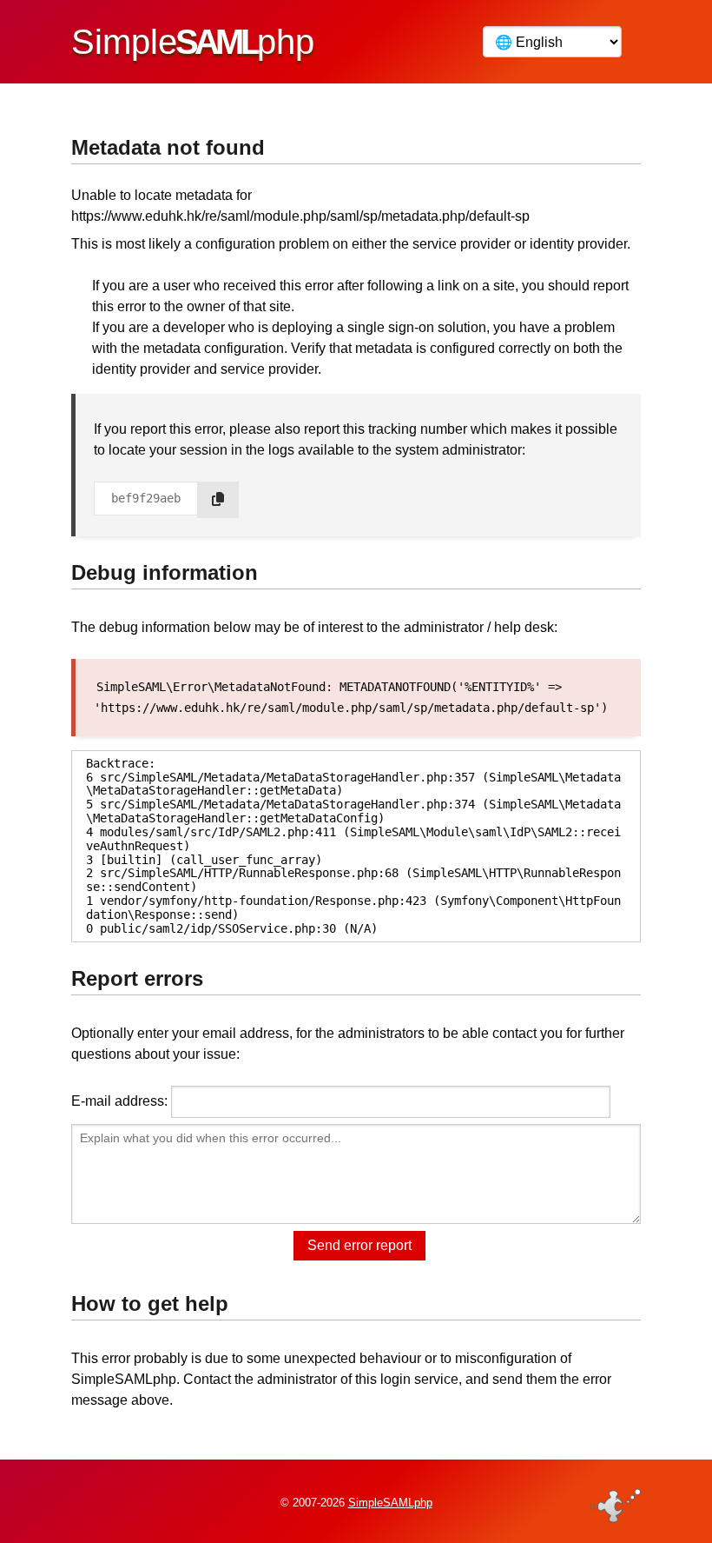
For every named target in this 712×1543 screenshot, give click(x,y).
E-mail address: (119, 1101)
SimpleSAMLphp (390, 1502)
